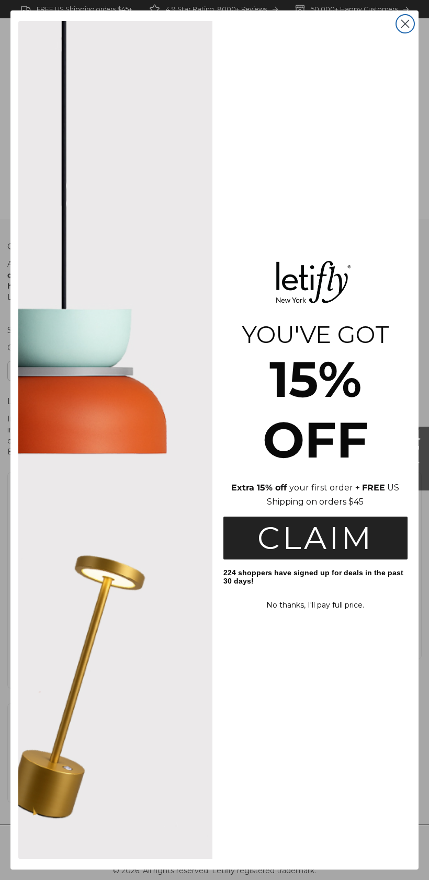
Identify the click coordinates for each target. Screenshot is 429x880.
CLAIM (315, 538)
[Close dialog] (405, 24)
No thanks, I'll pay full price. (315, 605)
